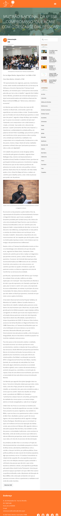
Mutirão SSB (8, 485)
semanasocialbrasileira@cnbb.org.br (14, 511)
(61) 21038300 (11, 506)
